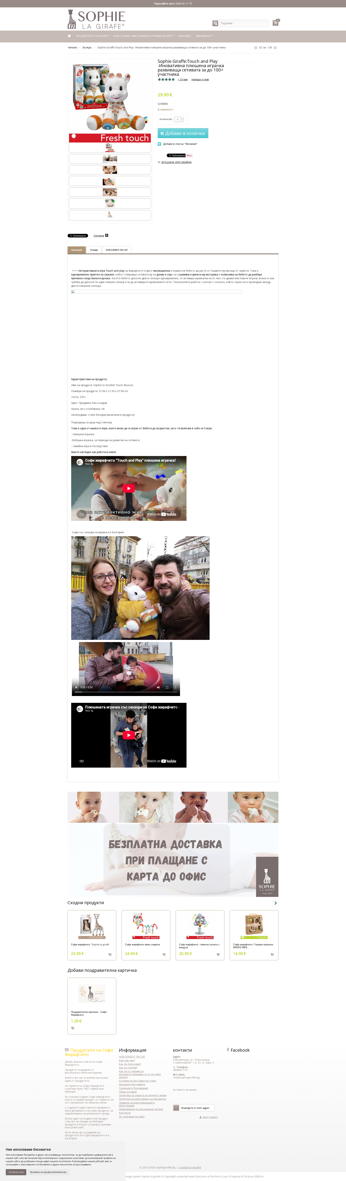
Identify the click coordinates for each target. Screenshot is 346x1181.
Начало (72, 47)
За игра (87, 47)
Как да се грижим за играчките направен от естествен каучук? (140, 1074)
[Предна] (255, 47)
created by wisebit (190, 1167)
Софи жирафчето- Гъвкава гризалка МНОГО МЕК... (253, 946)
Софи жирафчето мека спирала (142, 944)
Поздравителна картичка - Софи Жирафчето (89, 1013)
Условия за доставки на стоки (137, 1080)
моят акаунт (210, 1117)
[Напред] (176, 1108)
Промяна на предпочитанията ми (48, 1172)
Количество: (166, 119)
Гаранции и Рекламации (133, 1088)
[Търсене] (215, 23)
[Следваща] (275, 47)
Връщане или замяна (132, 1084)
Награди (184, 36)
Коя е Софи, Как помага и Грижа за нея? (142, 36)
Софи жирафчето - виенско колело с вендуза (199, 946)
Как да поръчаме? (130, 1064)
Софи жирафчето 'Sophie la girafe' (90, 944)
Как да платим (128, 1067)
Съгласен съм (16, 1172)
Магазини (203, 36)
